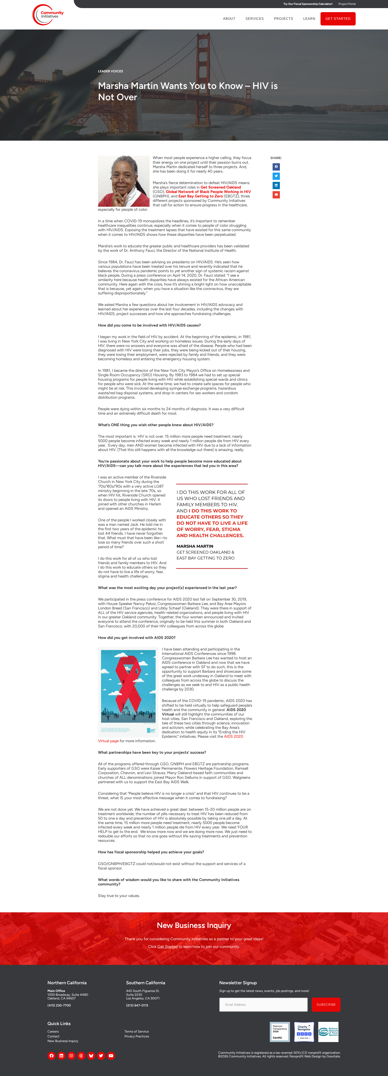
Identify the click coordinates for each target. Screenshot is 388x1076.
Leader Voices (110, 71)
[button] (276, 167)
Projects (283, 18)
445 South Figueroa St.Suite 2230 (142, 992)
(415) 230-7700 (59, 1005)
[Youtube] (111, 1056)
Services (255, 18)
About (229, 18)
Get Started (338, 18)
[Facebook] (51, 1056)
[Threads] (81, 1056)
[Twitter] (101, 1056)
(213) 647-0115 (137, 1005)
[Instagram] (71, 1056)
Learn (309, 18)
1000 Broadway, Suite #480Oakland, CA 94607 (67, 996)
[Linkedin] (61, 1056)
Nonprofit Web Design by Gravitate (315, 1056)
